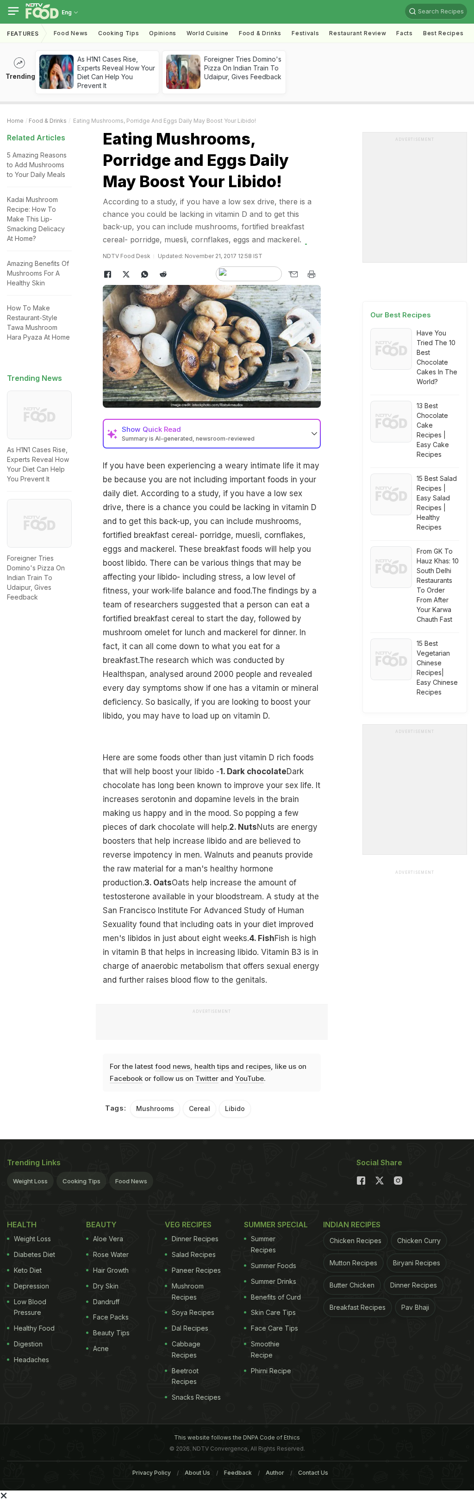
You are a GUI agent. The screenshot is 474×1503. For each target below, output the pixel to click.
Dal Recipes (190, 1328)
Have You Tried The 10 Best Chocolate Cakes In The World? (437, 357)
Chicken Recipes (355, 1240)
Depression (31, 1286)
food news (172, 1066)
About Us (197, 1472)
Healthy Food (34, 1328)
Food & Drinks (260, 33)
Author (275, 1472)
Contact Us (313, 1472)
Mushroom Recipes (188, 1291)
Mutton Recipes (353, 1263)
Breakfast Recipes (358, 1307)
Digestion (28, 1344)
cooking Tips (118, 33)
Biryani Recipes (416, 1263)
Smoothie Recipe (265, 1349)
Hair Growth (111, 1270)
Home (15, 120)
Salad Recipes (194, 1254)
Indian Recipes (351, 1224)
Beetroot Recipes (185, 1376)
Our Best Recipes (400, 314)
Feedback (238, 1472)
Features (23, 33)
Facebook (126, 1078)
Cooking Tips (81, 1181)
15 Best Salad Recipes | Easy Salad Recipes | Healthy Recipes (437, 502)
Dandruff (106, 1302)
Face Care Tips (274, 1328)
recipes (258, 1066)
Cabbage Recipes (186, 1349)
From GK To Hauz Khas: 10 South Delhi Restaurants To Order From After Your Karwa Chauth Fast (438, 585)
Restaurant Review (357, 33)
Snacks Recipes (196, 1397)
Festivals (305, 33)
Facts (404, 33)
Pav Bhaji (415, 1307)
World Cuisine (208, 33)
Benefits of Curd (276, 1297)
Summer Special (276, 1224)
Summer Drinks (273, 1281)
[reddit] (163, 274)
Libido (235, 1108)
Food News (71, 33)
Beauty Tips (111, 1333)
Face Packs (111, 1317)
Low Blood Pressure (30, 1307)
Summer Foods (273, 1265)
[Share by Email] (293, 274)
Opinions (162, 33)
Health (22, 1224)
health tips (211, 1066)
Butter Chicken (352, 1285)
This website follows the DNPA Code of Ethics (237, 1437)
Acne (101, 1348)
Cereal (199, 1108)
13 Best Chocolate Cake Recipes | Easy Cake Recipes (433, 430)
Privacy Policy (151, 1472)
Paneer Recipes (196, 1270)
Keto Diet (28, 1270)
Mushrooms (155, 1108)
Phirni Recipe (271, 1371)
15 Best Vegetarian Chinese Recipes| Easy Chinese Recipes (437, 667)
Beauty (101, 1224)
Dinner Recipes (195, 1239)
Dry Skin (105, 1286)
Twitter (206, 1078)
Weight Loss (30, 1181)
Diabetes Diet (34, 1254)
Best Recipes (443, 33)
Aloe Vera (108, 1239)
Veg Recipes (188, 1224)
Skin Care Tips (273, 1312)
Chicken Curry (419, 1240)
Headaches (31, 1360)
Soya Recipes (193, 1312)
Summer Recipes (263, 1244)
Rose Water (111, 1254)
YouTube (249, 1078)
